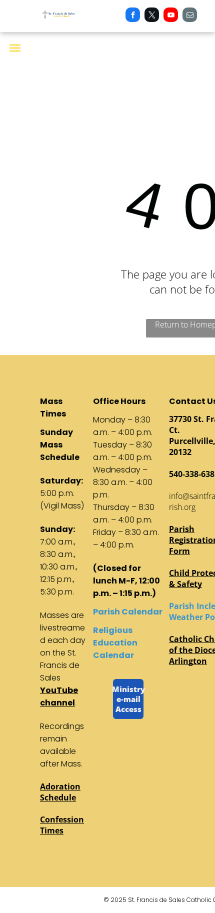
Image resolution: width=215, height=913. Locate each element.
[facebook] (133, 16)
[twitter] (151, 16)
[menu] (15, 48)
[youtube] (171, 16)
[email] (189, 16)
